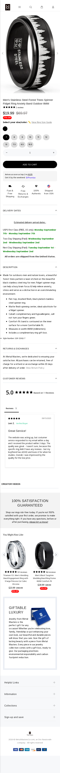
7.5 (14, 144)
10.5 (30, 144)
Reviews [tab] (9, 408)
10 (30, 137)
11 (38, 137)
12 (46, 137)
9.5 (22, 144)
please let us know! (38, 522)
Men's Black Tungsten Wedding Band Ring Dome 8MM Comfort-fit (44, 578)
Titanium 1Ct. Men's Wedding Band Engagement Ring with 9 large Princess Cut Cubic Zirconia (15, 580)
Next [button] (57, 53)
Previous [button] (3, 53)
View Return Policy (35, 368)
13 (6, 144)
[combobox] (25, 7)
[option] (30, 53)
